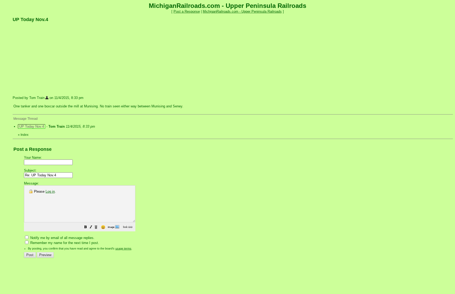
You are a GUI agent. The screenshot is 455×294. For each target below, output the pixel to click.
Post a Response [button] (187, 11)
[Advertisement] (52, 59)
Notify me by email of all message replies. (62, 238)
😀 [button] (103, 227)
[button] (85, 228)
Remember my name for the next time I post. (64, 243)
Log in (50, 191)
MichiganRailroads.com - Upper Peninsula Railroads (242, 11)
